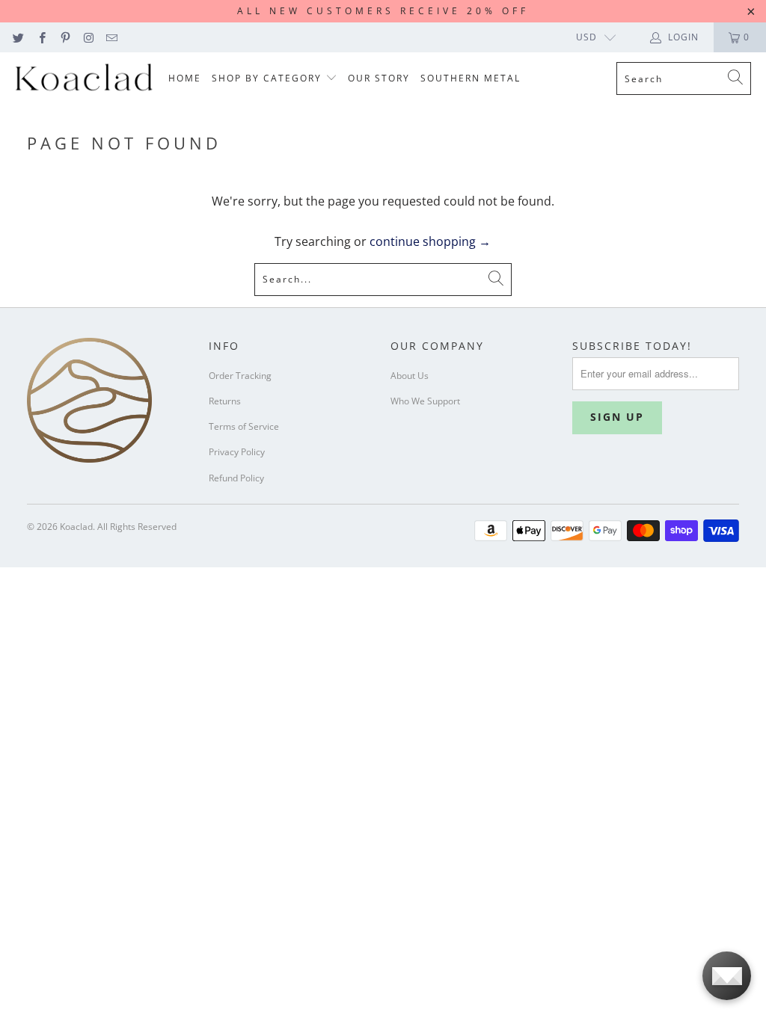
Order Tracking (240, 375)
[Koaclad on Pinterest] (64, 37)
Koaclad (76, 526)
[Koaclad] (84, 79)
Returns (225, 401)
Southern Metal (470, 78)
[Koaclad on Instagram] (88, 37)
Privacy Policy (237, 451)
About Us (409, 375)
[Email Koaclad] (111, 37)
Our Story (379, 78)
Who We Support (425, 401)
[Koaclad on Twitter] (17, 37)
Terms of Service (244, 426)
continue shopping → (430, 241)
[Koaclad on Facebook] (40, 37)
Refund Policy (236, 478)
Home (184, 78)
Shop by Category (268, 78)
